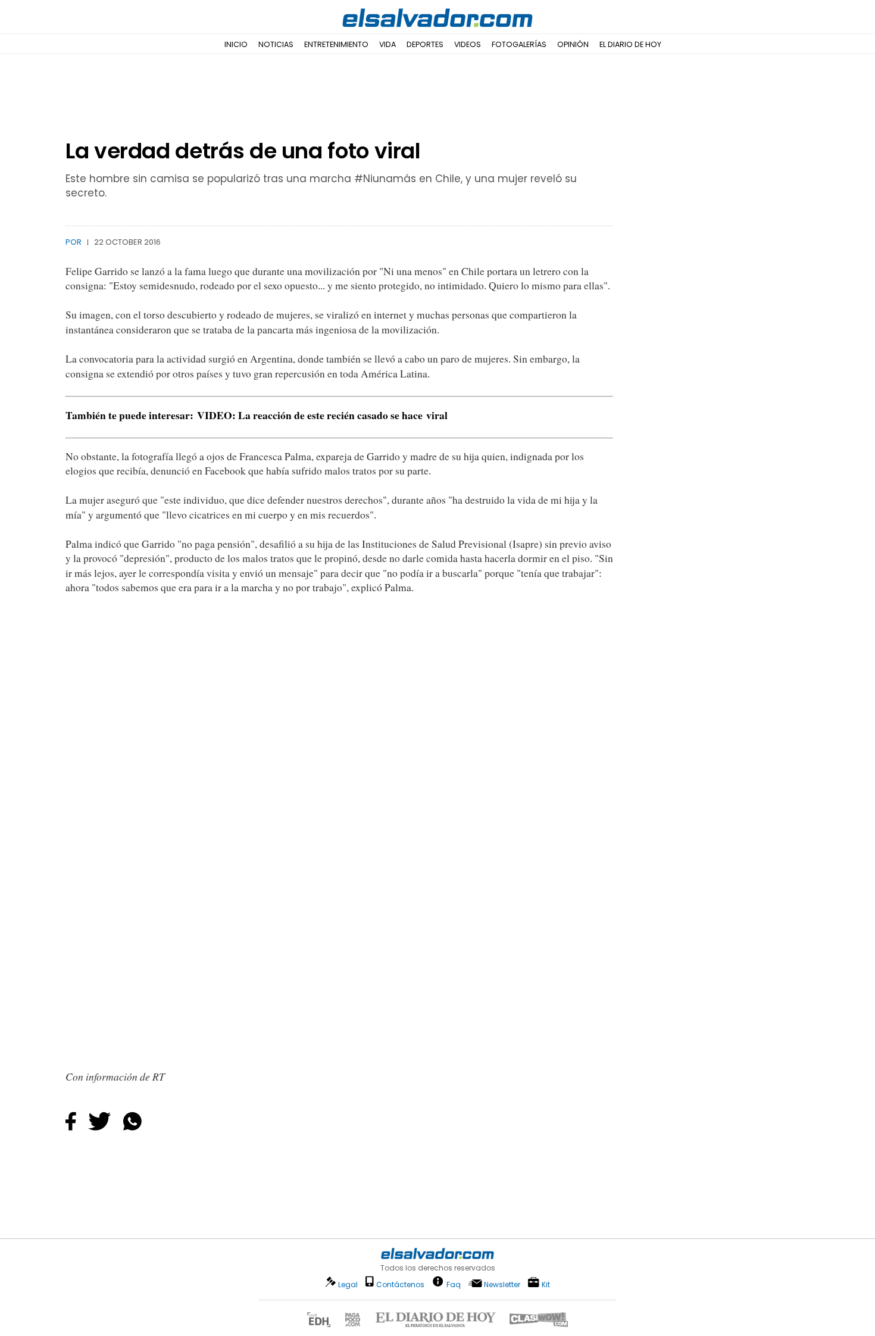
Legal (348, 1284)
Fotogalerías (519, 44)
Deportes (425, 44)
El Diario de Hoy (630, 44)
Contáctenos (400, 1284)
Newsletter (502, 1284)
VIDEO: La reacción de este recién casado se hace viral (322, 415)
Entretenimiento (336, 44)
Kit (546, 1283)
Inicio (236, 44)
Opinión (573, 44)
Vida (387, 44)
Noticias (275, 44)
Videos (467, 44)
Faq (453, 1283)
